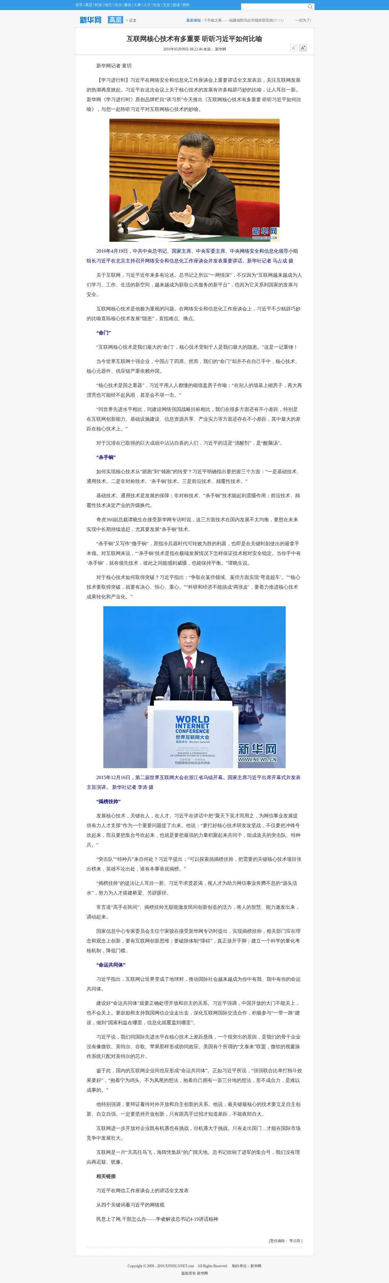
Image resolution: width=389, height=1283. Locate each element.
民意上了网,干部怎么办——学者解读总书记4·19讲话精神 (157, 1219)
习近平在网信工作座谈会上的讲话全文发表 (142, 1190)
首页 (79, 5)
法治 (118, 5)
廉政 (127, 5)
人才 (147, 5)
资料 (186, 5)
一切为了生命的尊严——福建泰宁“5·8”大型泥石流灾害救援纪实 (257, 20)
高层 (88, 5)
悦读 (176, 5)
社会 (156, 5)
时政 (98, 5)
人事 (137, 5)
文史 (166, 5)
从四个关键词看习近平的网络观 (130, 1204)
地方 (108, 5)
